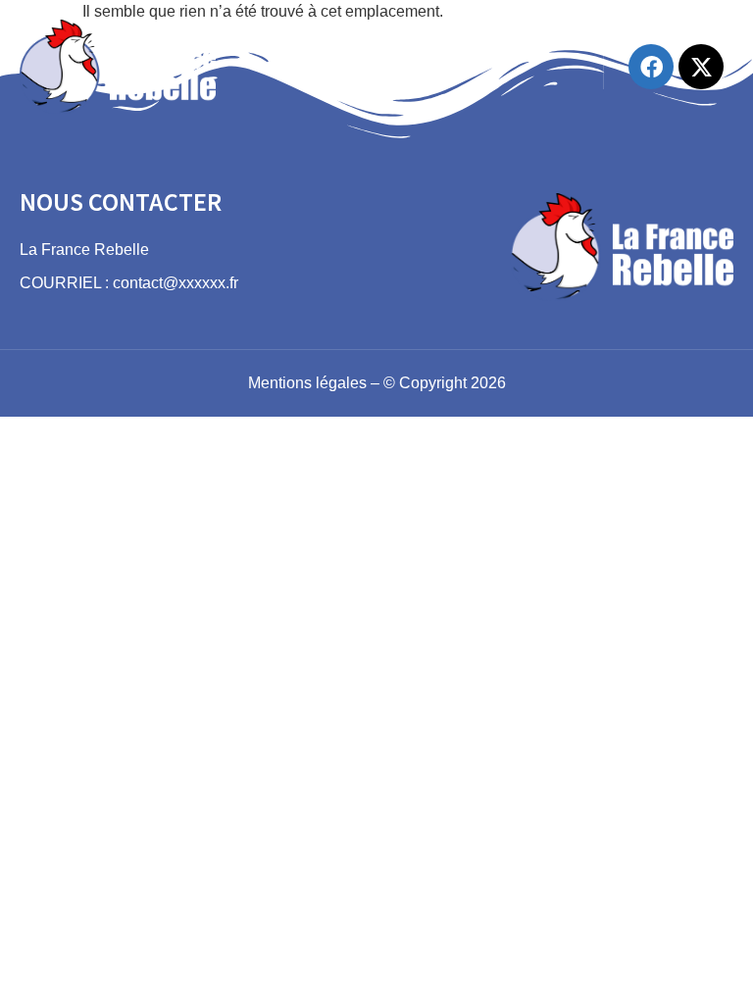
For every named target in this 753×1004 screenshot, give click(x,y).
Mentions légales (307, 383)
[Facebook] (651, 66)
